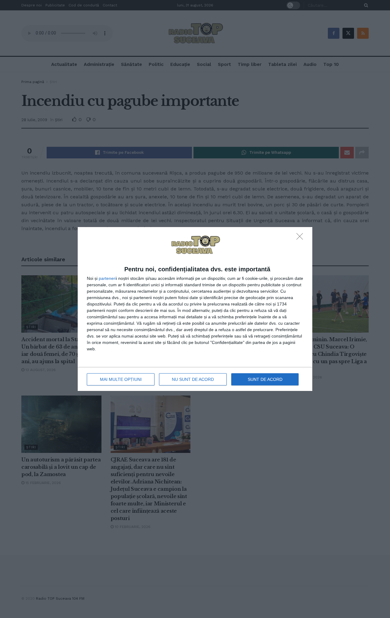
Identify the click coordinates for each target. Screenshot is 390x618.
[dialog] (195, 309)
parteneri (107, 278)
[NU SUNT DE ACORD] (301, 238)
